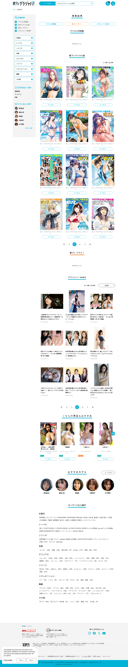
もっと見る (108, 472)
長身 (105, 558)
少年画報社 (43, 520)
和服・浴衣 (91, 550)
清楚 (43, 572)
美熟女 (68, 569)
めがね (78, 550)
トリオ (53, 580)
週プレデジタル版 (24, 25)
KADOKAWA (62, 517)
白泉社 (67, 520)
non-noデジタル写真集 (105, 528)
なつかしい (81, 569)
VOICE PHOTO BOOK (85, 539)
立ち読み (51, 105)
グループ (64, 580)
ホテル (75, 580)
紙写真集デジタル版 (46, 539)
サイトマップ (107, 656)
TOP (14, 9)
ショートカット (82, 558)
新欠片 (62, 520)
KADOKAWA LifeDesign (74, 517)
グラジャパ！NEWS (24, 31)
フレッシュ (57, 561)
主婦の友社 (103, 517)
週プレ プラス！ (23, 28)
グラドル (45, 588)
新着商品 (17, 91)
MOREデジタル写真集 (89, 528)
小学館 (110, 517)
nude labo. (59, 542)
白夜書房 (73, 520)
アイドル (59, 588)
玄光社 (85, 517)
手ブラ (44, 601)
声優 (90, 588)
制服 (56, 550)
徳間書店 (56, 520)
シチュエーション (22, 69)
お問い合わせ (97, 656)
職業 (17, 74)
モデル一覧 (28, 128)
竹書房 (50, 520)
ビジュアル (19, 58)
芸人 (72, 593)
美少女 (44, 569)
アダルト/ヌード (95, 593)
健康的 (44, 561)
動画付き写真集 (71, 539)
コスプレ (45, 550)
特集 (16, 97)
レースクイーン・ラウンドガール (53, 591)
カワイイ (94, 569)
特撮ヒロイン (46, 593)
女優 (69, 588)
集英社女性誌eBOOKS (47, 531)
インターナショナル (88, 561)
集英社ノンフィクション (63, 531)
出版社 (18, 38)
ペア (43, 580)
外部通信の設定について (72, 656)
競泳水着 (67, 550)
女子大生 (101, 588)
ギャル (103, 561)
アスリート (83, 593)
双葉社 (79, 520)
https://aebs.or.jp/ (37, 646)
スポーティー (71, 561)
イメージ (19, 64)
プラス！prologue (59, 539)
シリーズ (19, 48)
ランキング (18, 94)
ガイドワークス (51, 517)
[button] (113, 434)
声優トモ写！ (43, 542)
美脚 (95, 558)
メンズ (75, 601)
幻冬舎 (91, 517)
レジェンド (61, 593)
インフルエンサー (101, 591)
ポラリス (52, 542)
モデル (80, 588)
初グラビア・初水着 (59, 601)
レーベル (19, 43)
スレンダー (46, 558)
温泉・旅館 (87, 580)
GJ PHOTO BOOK (74, 528)
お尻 (69, 558)
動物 (85, 601)
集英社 (96, 517)
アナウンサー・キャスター (80, 591)
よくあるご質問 (86, 656)
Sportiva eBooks (78, 531)
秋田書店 (42, 517)
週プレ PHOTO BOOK (46, 528)
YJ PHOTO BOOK (61, 528)
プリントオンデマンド (101, 539)
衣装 (17, 53)
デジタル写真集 (23, 22)
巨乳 (59, 558)
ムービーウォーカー (89, 520)
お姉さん (56, 569)
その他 (18, 79)
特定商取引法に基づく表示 (55, 656)
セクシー (108, 569)
